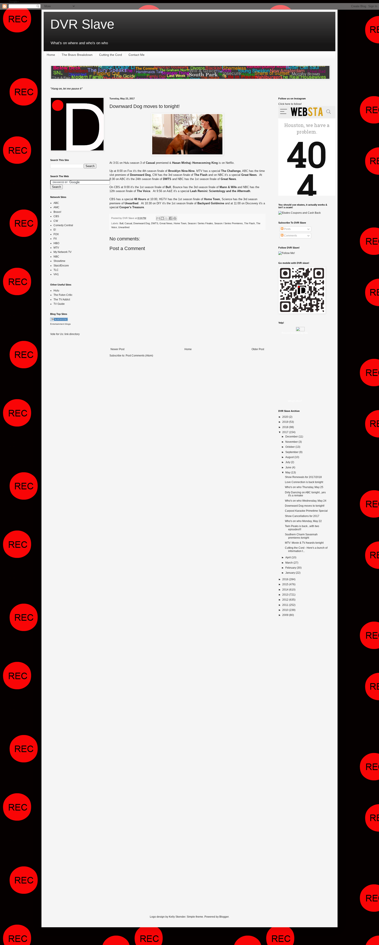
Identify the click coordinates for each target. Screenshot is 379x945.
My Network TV (63, 252)
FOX (56, 234)
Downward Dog (141, 223)
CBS (56, 216)
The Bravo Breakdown (77, 54)
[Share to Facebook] (170, 218)
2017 (285, 432)
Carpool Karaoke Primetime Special (306, 510)
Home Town (180, 223)
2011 (285, 604)
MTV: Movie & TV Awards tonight (304, 542)
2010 (285, 610)
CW (56, 220)
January (290, 572)
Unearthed (123, 227)
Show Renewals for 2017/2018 (303, 477)
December (292, 436)
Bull (121, 223)
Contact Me (137, 54)
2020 (285, 416)
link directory (72, 334)
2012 (285, 599)
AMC (56, 207)
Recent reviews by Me (295, 333)
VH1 (56, 274)
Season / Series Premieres (228, 223)
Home (51, 54)
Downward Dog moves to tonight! (144, 106)
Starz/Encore (61, 265)
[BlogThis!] (162, 218)
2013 (285, 594)
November (292, 441)
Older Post (258, 349)
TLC (56, 270)
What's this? (295, 401)
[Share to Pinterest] (175, 218)
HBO (56, 243)
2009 (285, 615)
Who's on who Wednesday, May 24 (305, 500)
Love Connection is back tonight (304, 482)
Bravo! (57, 211)
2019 (285, 421)
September (292, 452)
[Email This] (158, 218)
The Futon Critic (63, 294)
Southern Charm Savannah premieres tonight (301, 536)
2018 (285, 427)
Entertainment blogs (60, 324)
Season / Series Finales (200, 223)
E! (55, 229)
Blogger (224, 916)
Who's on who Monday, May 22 (303, 521)
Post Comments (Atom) (139, 355)
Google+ (14, 1)
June (288, 467)
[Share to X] (166, 218)
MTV (56, 247)
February (291, 567)
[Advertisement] (67, 408)
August (289, 457)
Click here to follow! (290, 104)
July (288, 462)
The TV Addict (62, 299)
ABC (56, 203)
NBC (56, 256)
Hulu (56, 290)
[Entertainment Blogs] (59, 320)
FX (55, 238)
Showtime (59, 261)
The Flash (249, 223)
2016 (285, 579)
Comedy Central (63, 225)
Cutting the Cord (110, 54)
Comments (290, 235)
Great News (165, 223)
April (288, 557)
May (288, 472)
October (290, 446)
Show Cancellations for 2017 (302, 516)
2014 (285, 589)
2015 (285, 584)
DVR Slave (82, 24)
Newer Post (117, 349)
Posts (287, 229)
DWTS (154, 223)
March (289, 562)
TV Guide (59, 303)
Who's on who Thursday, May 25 (304, 487)
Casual (128, 223)
